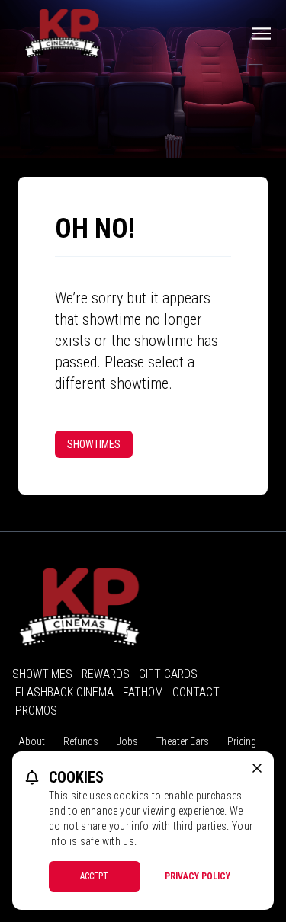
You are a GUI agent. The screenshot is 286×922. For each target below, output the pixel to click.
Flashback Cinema (64, 692)
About (31, 741)
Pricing (241, 741)
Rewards (106, 674)
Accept (94, 876)
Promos (36, 710)
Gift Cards (168, 674)
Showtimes (94, 444)
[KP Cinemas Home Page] (62, 33)
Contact (196, 692)
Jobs (127, 741)
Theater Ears (182, 741)
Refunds (80, 741)
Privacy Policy (197, 876)
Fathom (143, 692)
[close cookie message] (257, 768)
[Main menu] (261, 33)
